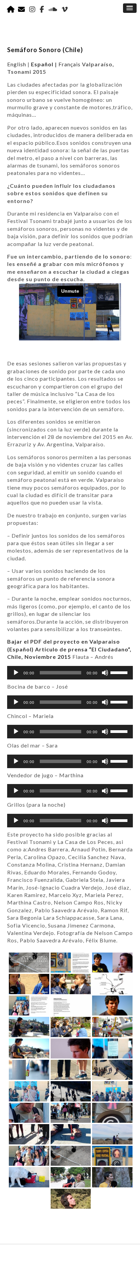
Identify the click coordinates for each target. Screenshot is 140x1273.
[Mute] (105, 672)
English (16, 64)
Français (69, 64)
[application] (70, 672)
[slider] (119, 672)
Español (42, 64)
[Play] (16, 672)
